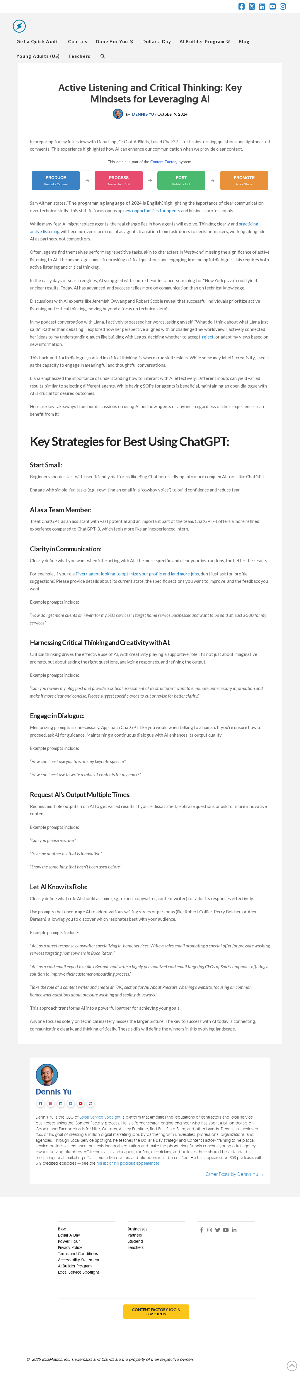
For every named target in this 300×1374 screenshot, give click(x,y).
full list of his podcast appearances (128, 1163)
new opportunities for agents (151, 210)
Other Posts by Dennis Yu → (234, 1174)
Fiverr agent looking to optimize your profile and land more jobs (137, 573)
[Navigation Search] (102, 55)
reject (208, 336)
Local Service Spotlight (100, 1116)
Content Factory (164, 162)
